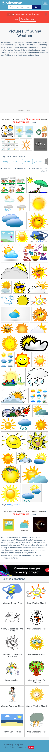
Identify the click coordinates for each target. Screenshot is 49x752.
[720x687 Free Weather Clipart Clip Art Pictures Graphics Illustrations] (38, 221)
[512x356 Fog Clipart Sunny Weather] (14, 272)
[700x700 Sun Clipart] (7, 329)
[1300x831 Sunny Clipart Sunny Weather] (14, 396)
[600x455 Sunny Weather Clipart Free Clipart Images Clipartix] (39, 237)
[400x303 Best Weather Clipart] (13, 222)
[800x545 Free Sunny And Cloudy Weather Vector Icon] (14, 203)
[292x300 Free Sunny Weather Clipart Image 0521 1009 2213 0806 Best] (39, 271)
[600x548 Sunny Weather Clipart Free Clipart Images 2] (25, 425)
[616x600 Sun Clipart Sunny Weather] (22, 329)
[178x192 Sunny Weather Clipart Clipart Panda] (22, 360)
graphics (38, 161)
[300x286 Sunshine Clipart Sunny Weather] (24, 459)
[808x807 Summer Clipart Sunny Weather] (40, 315)
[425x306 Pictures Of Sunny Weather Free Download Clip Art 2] (37, 288)
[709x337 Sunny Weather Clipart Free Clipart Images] (16, 412)
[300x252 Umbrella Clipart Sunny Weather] (37, 186)
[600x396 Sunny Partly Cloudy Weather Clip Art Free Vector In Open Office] (34, 344)
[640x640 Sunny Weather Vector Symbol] (22, 301)
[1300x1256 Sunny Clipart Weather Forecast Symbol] (39, 396)
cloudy (27, 161)
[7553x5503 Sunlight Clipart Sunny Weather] (39, 329)
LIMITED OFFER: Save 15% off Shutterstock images (24, 511)
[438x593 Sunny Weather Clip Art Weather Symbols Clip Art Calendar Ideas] (7, 360)
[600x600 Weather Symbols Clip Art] (10, 494)
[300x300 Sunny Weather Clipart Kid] (8, 459)
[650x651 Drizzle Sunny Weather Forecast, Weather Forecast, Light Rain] (31, 494)
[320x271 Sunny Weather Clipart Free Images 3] (13, 442)
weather (16, 161)
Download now (27, 19)
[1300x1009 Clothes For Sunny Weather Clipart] (35, 253)
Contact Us (21, 747)
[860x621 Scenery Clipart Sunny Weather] (39, 301)
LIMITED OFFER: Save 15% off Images (24, 119)
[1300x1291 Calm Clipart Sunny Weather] (11, 253)
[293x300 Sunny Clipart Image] (10, 344)
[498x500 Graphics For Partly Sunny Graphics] (39, 203)
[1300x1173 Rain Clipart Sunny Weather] (8, 301)
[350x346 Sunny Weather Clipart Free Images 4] (37, 442)
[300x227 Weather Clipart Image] (35, 475)
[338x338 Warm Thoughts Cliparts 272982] (10, 475)
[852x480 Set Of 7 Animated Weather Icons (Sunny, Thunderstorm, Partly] (15, 315)
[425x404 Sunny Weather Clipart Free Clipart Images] (8, 425)
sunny (5, 161)
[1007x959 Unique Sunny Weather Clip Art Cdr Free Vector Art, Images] (40, 459)
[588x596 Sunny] (22, 237)
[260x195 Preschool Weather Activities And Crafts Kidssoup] (13, 186)
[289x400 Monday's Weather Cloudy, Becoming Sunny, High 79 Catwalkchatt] (6, 288)
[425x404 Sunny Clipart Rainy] (37, 378)
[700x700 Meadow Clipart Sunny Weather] (7, 237)
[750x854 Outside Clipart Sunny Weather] (19, 288)
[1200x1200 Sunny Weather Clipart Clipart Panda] (40, 360)
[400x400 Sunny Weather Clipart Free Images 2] (41, 425)
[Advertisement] (24, 83)
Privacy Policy (9, 747)
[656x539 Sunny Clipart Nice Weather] (13, 378)
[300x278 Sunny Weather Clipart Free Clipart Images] (40, 412)
